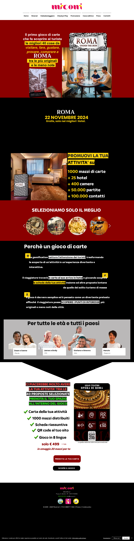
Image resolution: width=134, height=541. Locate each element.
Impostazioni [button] (106, 538)
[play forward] (110, 225)
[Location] (27, 294)
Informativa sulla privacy (79, 538)
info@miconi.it (71, 496)
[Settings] (28, 255)
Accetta (126, 538)
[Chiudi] (132, 538)
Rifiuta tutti (116, 538)
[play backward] (24, 225)
